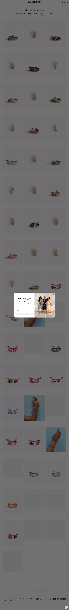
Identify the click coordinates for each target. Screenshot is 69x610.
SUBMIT (24, 314)
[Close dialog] (53, 293)
